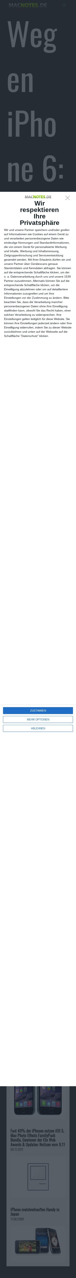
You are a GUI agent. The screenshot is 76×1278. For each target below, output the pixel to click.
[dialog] (38, 639)
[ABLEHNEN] (68, 199)
